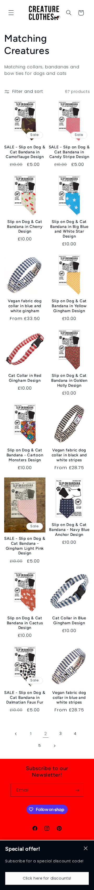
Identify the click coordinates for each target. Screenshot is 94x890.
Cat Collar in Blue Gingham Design (69, 620)
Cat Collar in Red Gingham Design (25, 378)
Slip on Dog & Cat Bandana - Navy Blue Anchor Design (69, 529)
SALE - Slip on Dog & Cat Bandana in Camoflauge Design (24, 152)
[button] (11, 13)
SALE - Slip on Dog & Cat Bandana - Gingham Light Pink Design (24, 545)
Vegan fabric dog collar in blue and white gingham (25, 306)
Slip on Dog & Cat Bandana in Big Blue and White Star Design (69, 229)
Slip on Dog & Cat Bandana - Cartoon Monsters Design (25, 455)
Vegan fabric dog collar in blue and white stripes (69, 697)
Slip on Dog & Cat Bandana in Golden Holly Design (69, 380)
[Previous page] (16, 734)
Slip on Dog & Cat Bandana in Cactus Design (25, 623)
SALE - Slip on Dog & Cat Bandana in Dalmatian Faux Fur (24, 697)
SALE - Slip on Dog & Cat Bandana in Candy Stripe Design (69, 152)
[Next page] (54, 746)
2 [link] (45, 734)
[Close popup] (85, 848)
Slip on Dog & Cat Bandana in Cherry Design (25, 226)
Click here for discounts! (47, 878)
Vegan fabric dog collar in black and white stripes (69, 455)
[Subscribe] (77, 790)
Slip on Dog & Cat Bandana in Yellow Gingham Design (69, 306)
